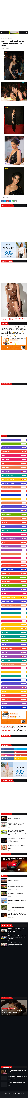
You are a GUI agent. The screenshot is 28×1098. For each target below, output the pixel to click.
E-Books (13, 510)
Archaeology (13, 451)
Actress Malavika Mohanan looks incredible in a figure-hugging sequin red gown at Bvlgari (13, 1011)
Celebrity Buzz (7, 37)
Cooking (13, 506)
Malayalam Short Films (13, 621)
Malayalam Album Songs (13, 605)
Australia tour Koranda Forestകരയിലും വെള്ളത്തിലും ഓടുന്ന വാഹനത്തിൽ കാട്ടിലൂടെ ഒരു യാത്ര (16, 893)
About (10, 1093)
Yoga (13, 707)
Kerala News (13, 577)
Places (13, 644)
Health (13, 542)
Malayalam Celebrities (13, 609)
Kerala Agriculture (13, 569)
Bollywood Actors (13, 475)
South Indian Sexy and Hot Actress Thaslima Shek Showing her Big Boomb (16, 847)
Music (13, 628)
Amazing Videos (13, 444)
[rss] (20, 758)
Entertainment (13, 514)
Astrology (13, 459)
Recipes (13, 652)
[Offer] (14, 257)
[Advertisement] (14, 15)
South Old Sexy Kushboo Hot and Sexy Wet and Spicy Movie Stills (17, 1077)
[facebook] (7, 749)
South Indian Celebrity (13, 664)
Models (13, 624)
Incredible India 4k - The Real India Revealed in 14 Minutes (16, 879)
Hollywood (13, 546)
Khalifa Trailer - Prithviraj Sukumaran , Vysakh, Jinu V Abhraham (17, 817)
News (13, 636)
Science (13, 656)
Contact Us (14, 1093)
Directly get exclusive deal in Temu (13, 729)
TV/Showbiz (13, 676)
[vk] (7, 758)
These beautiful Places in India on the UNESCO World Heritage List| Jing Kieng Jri (17, 907)
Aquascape (13, 447)
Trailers (13, 687)
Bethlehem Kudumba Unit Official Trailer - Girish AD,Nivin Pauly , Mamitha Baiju (16, 824)
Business (13, 495)
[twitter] (20, 749)
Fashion (13, 522)
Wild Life (13, 699)
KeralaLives (17, 1096)
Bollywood (13, 471)
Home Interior (13, 562)
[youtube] (20, 755)
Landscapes (13, 585)
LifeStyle (13, 589)
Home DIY (13, 558)
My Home (13, 632)
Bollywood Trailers (13, 483)
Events (13, 518)
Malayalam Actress (13, 601)
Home (2, 37)
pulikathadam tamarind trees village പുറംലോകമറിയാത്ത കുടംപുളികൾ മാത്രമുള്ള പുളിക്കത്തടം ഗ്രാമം (17, 886)
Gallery (13, 534)
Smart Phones (13, 660)
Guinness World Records (13, 538)
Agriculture (13, 440)
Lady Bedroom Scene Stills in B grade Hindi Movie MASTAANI (17, 1071)
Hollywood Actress (13, 554)
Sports (13, 672)
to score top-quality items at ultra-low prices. (12, 725)
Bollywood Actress (13, 479)
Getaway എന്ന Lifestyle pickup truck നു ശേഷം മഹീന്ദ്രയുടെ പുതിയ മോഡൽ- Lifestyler (17, 937)
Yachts (13, 703)
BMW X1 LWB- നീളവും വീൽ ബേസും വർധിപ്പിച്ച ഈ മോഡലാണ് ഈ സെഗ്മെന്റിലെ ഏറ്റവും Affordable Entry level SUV (17, 832)
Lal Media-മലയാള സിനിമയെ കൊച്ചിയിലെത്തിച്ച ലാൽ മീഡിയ (15, 943)
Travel (13, 691)
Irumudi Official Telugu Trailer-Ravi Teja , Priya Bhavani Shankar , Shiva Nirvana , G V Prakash (16, 840)
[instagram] (7, 755)
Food (13, 526)
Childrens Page (13, 499)
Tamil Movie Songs (13, 680)
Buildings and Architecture (13, 491)
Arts (13, 455)
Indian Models (13, 565)
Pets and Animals (13, 640)
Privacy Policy (21, 1093)
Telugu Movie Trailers (13, 683)
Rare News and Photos (13, 648)
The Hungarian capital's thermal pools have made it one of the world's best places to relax (17, 900)
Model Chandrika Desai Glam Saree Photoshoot (16, 1083)
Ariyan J (3, 48)
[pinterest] (20, 752)
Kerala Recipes (13, 581)
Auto (13, 463)
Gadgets (13, 530)
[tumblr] (7, 752)
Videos (13, 695)
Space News (13, 668)
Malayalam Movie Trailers (13, 617)
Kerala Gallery (13, 573)
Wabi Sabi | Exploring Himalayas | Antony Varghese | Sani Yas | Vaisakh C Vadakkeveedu (17, 915)
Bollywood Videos (13, 487)
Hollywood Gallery (13, 550)
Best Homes (13, 467)
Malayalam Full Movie (13, 613)
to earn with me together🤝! (10, 731)
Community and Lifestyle (13, 503)
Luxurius (13, 593)
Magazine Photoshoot (13, 597)
